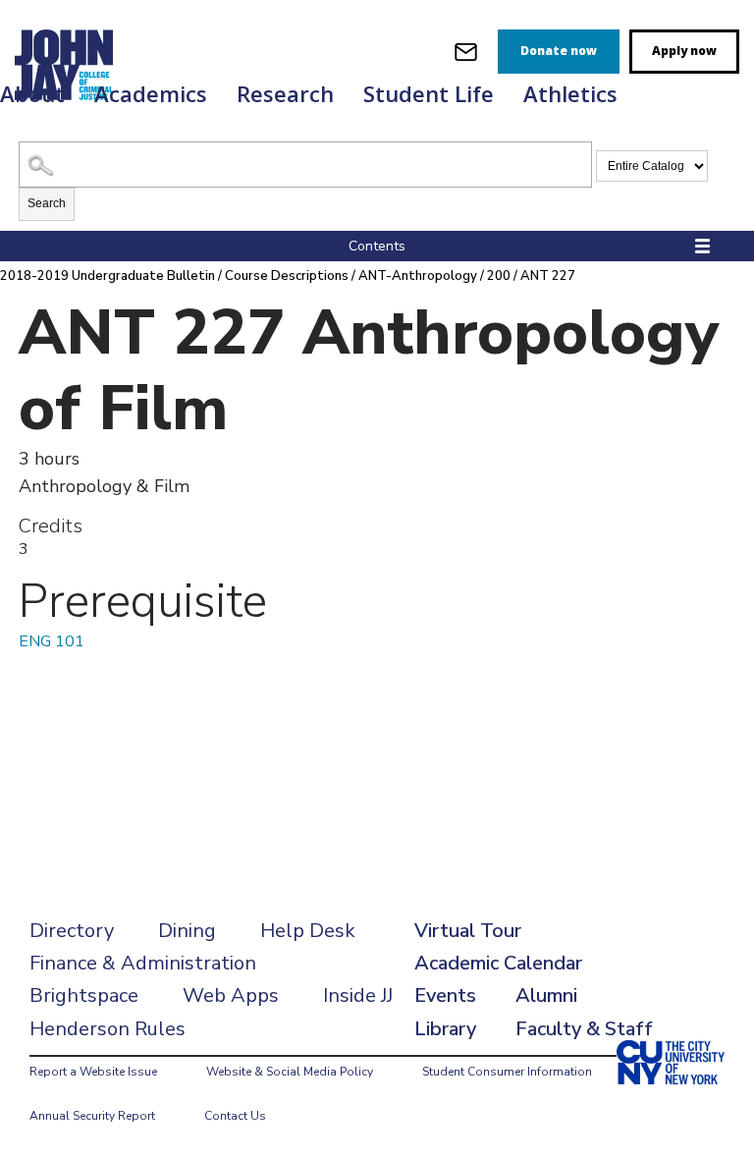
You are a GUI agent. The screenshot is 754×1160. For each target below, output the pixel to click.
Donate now (558, 50)
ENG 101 (51, 641)
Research (285, 93)
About (32, 93)
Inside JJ (358, 995)
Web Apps (231, 995)
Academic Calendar (498, 963)
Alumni (546, 995)
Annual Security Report (92, 1116)
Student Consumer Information (507, 1071)
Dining (187, 930)
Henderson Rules (107, 1029)
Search (46, 203)
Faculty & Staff (584, 1029)
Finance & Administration (142, 963)
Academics (150, 93)
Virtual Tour (467, 930)
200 (499, 276)
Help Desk (307, 930)
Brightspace (83, 995)
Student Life (428, 93)
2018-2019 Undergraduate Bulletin (107, 276)
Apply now (684, 50)
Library (445, 1029)
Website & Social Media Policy (289, 1071)
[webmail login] (466, 51)
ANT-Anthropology (417, 276)
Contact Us (235, 1116)
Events (445, 995)
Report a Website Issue (93, 1071)
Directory (71, 930)
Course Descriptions (287, 276)
